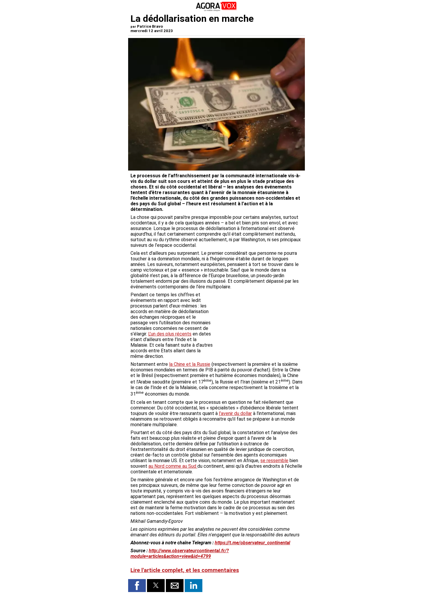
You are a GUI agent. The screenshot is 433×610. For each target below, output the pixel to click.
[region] (258, 322)
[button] (137, 585)
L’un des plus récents (169, 334)
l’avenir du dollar (235, 413)
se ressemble (274, 460)
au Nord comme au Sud (172, 466)
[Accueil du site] (216, 10)
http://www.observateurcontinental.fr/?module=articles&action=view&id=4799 (179, 553)
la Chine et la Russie (189, 364)
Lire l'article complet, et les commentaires (184, 570)
